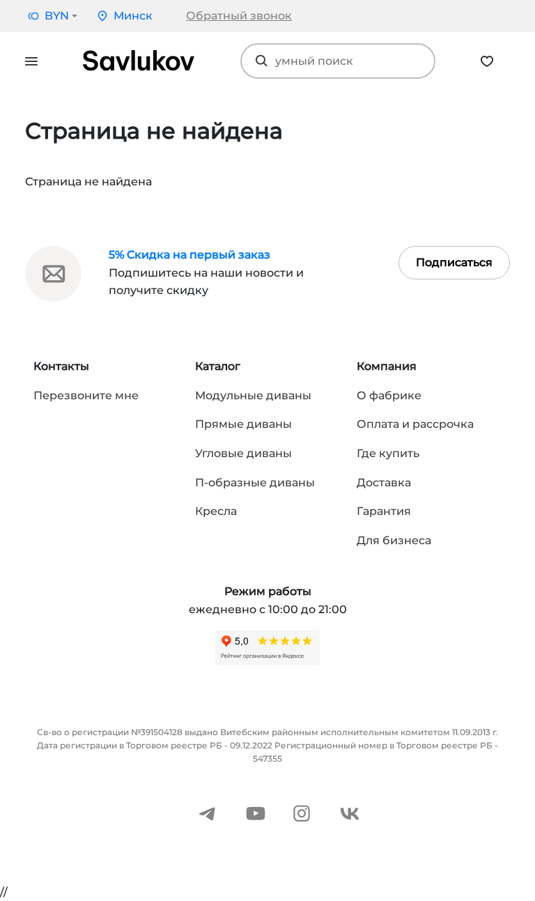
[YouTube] (256, 812)
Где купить (388, 453)
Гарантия (384, 511)
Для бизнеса (394, 540)
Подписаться (454, 262)
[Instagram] (301, 812)
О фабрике (389, 395)
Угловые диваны (243, 453)
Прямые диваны (243, 424)
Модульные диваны (253, 395)
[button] (51, 16)
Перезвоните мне (86, 395)
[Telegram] (208, 812)
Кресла (216, 511)
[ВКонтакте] (350, 812)
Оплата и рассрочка (415, 424)
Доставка (384, 482)
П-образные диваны (255, 482)
